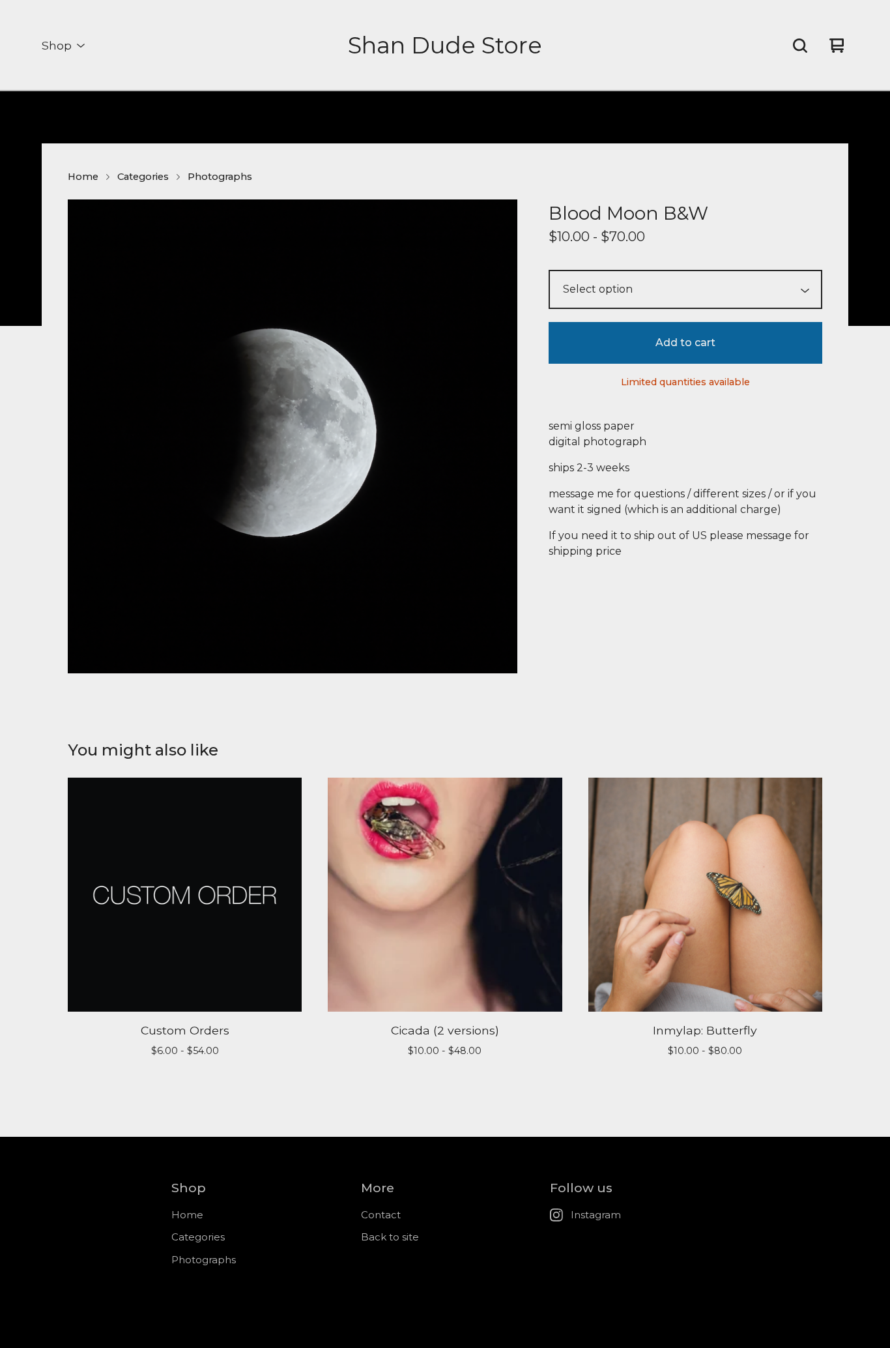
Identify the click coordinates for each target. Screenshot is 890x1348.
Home (83, 177)
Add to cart (685, 342)
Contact (381, 1215)
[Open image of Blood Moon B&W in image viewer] (292, 436)
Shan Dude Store (445, 45)
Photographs (220, 177)
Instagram (596, 1215)
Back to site (390, 1237)
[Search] (800, 45)
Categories (143, 177)
